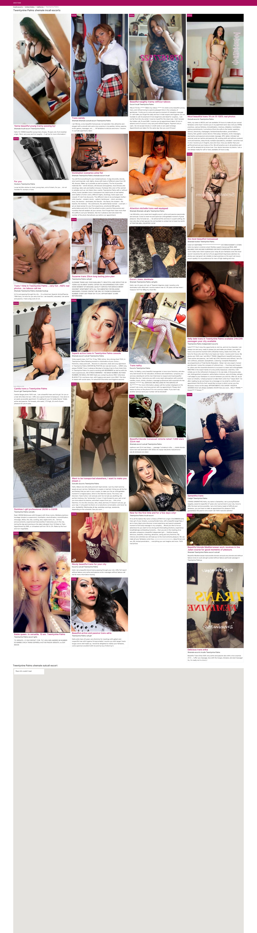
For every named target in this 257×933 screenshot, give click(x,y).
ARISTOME (17, 3)
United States (30, 7)
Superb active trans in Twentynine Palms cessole (96, 353)
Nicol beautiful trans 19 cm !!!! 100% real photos (211, 116)
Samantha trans (195, 495)
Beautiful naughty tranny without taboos (150, 101)
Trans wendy (78, 118)
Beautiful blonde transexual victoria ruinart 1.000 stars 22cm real (157, 440)
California (40, 7)
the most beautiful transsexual (203, 239)
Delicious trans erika (198, 649)
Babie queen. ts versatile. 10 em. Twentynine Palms (39, 634)
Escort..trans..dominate (141, 279)
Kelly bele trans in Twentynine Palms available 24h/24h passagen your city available (215, 339)
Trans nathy (136, 365)
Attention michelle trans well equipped (149, 208)
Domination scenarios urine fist (87, 173)
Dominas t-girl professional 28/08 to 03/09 (35, 509)
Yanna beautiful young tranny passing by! (34, 126)
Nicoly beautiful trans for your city (89, 564)
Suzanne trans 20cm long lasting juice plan (93, 276)
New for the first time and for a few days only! (153, 513)
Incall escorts (18, 7)
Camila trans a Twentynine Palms (30, 388)
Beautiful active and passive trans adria (91, 633)
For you (18, 181)
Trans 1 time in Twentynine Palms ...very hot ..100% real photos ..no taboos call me (41, 287)
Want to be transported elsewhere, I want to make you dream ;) (99, 479)
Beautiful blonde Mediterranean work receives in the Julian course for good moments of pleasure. (214, 548)
